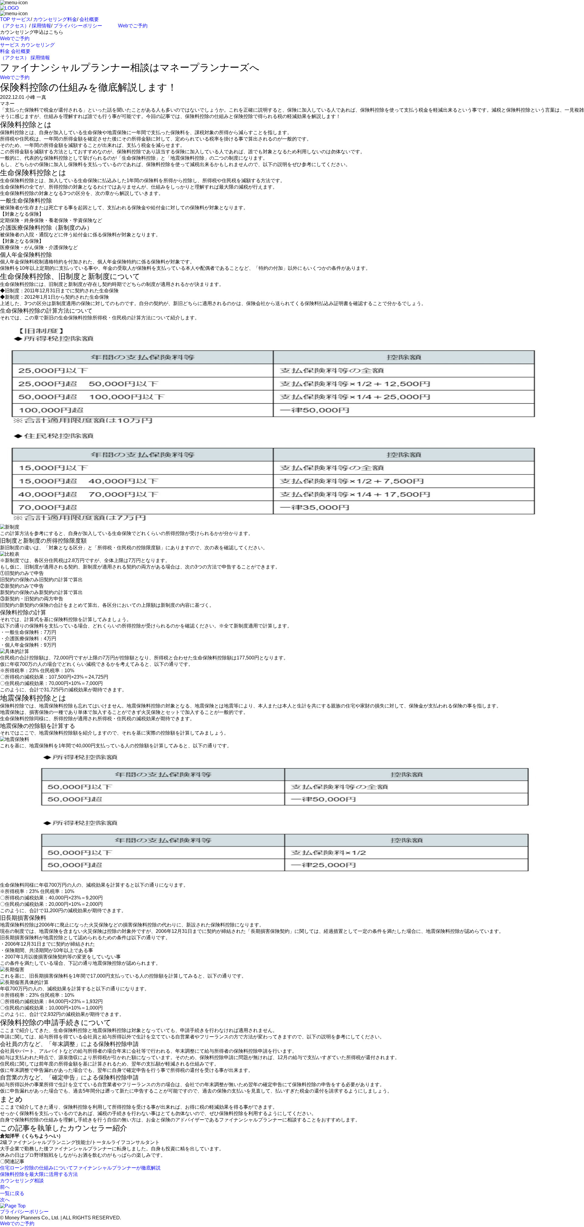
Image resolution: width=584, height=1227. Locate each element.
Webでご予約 (133, 25)
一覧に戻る (12, 1193)
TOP (5, 19)
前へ (5, 1187)
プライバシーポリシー (78, 25)
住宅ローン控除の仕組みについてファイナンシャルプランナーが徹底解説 (80, 1167)
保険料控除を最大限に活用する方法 (39, 1174)
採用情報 (41, 25)
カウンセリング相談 (22, 1180)
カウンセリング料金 (55, 19)
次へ (5, 1199)
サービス (21, 19)
